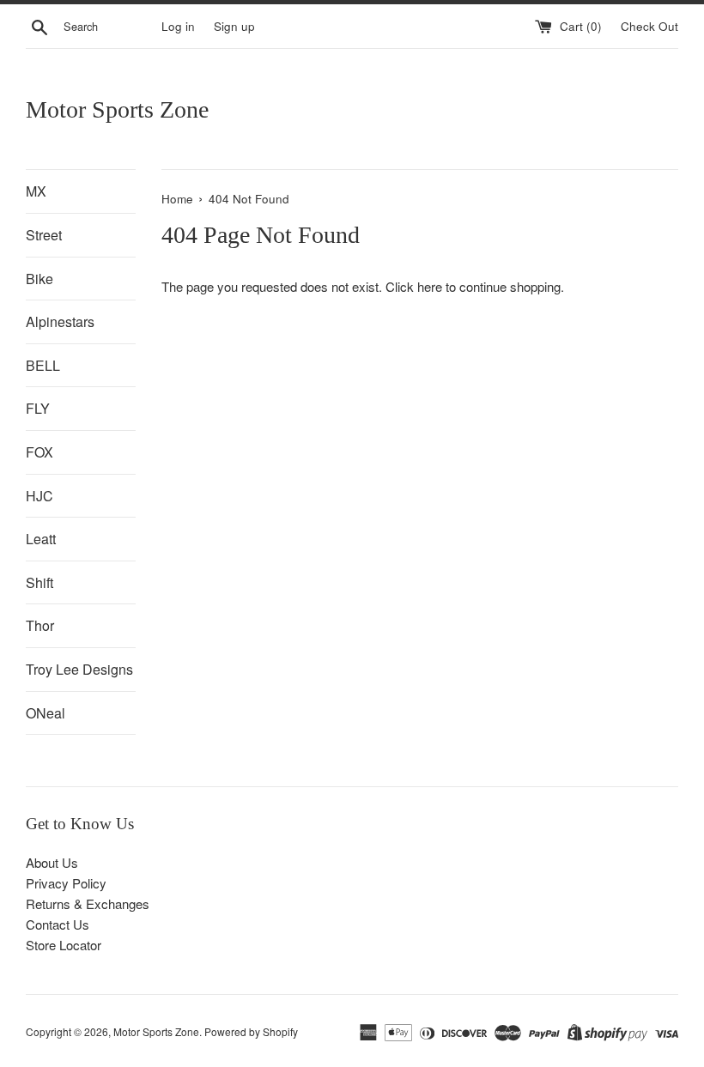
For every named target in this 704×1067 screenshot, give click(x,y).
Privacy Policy (66, 883)
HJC (39, 496)
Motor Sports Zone (117, 109)
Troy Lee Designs (79, 669)
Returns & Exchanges (87, 903)
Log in (178, 26)
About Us (52, 862)
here (429, 286)
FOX (39, 452)
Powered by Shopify (251, 1031)
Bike (39, 278)
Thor (40, 625)
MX (36, 191)
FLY (38, 408)
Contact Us (57, 924)
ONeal (45, 713)
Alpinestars (60, 321)
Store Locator (63, 945)
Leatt (41, 539)
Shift (39, 582)
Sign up (234, 26)
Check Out (649, 26)
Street (44, 235)
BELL (43, 365)
